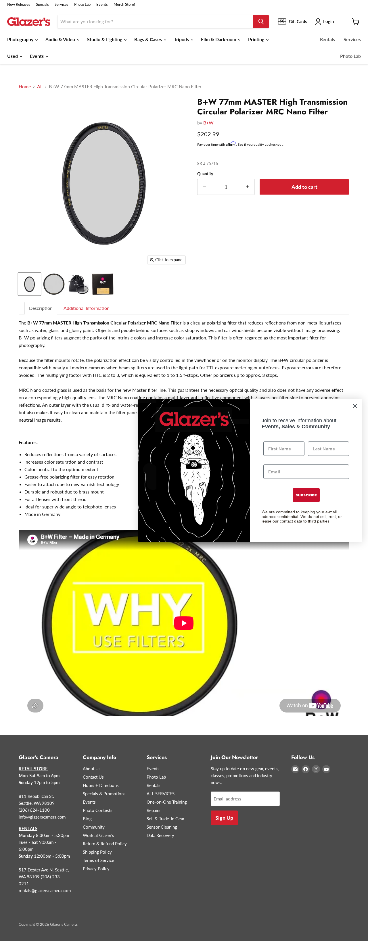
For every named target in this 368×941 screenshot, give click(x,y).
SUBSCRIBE (306, 495)
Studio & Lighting (105, 39)
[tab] (41, 308)
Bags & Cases (148, 39)
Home (25, 86)
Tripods (182, 39)
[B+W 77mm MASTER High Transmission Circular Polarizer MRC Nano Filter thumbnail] (29, 284)
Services (61, 4)
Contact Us (93, 776)
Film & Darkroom (219, 39)
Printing (256, 39)
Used (13, 56)
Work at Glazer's (98, 835)
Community (94, 826)
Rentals (327, 39)
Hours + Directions (101, 785)
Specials (42, 4)
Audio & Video (60, 39)
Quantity (205, 174)
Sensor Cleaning (162, 826)
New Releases (18, 4)
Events (102, 4)
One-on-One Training (167, 801)
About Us (92, 768)
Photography (20, 39)
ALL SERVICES (161, 793)
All (40, 86)
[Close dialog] (355, 406)
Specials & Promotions (104, 793)
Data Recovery (160, 835)
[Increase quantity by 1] (247, 187)
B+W (208, 122)
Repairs (153, 810)
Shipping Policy (97, 851)
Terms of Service (98, 860)
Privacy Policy (96, 868)
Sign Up (224, 818)
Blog (87, 818)
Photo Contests (97, 810)
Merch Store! (124, 4)
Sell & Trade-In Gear (165, 818)
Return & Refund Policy (105, 843)
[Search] (261, 21)
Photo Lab (82, 4)
